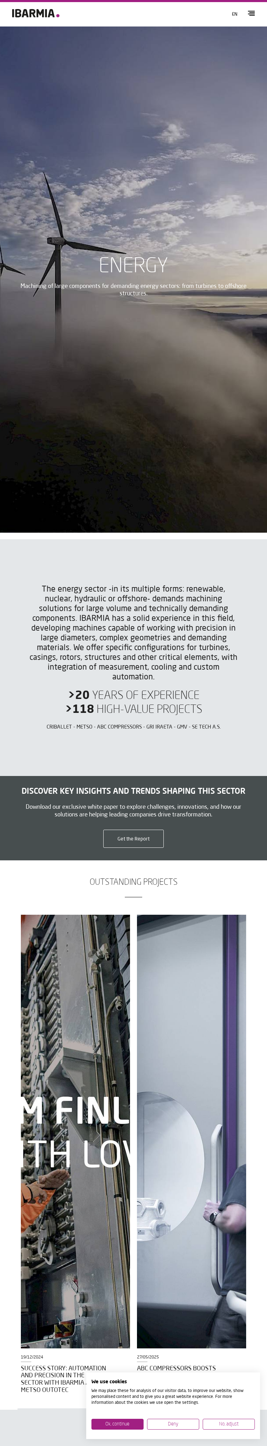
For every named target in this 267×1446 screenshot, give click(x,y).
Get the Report (133, 839)
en (234, 14)
